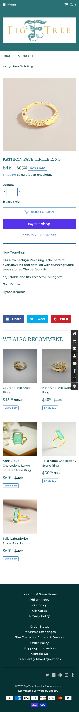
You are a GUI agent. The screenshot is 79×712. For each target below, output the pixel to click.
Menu (11, 4)
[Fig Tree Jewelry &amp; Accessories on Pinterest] (60, 675)
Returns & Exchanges (40, 632)
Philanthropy (39, 599)
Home (6, 55)
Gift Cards (39, 610)
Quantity (8, 184)
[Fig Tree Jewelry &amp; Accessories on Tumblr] (72, 675)
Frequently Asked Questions (39, 659)
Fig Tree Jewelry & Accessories (42, 686)
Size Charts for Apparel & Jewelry (39, 637)
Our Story (39, 605)
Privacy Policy (39, 616)
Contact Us (39, 654)
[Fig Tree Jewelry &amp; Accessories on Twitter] (47, 675)
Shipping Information (40, 648)
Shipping (9, 174)
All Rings (23, 55)
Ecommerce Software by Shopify (38, 690)
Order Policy (39, 643)
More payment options (39, 234)
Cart (72, 4)
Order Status (39, 626)
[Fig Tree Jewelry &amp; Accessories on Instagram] (66, 675)
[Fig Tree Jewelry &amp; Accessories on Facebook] (54, 675)
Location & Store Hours (39, 594)
